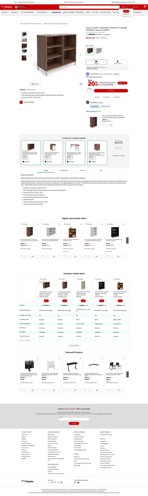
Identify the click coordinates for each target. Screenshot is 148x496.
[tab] (45, 170)
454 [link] (69, 243)
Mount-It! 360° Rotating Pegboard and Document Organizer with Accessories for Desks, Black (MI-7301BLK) (29, 375)
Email (60, 417)
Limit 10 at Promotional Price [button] (95, 77)
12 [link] (68, 377)
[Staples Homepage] (7, 7)
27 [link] (111, 377)
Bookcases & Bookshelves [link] (35, 23)
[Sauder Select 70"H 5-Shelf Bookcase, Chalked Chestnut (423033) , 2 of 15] (83, 286)
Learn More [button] (116, 74)
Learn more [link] (100, 102)
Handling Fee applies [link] (92, 68)
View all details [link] (31, 89)
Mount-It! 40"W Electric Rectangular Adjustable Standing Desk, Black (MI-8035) (72, 374)
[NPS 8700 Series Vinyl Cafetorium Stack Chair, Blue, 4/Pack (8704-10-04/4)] (115, 366)
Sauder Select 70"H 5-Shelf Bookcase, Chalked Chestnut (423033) (83, 293)
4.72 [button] (87, 34)
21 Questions (106, 34)
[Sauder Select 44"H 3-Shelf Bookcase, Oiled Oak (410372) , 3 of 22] (72, 232)
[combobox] (89, 7)
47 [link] (47, 243)
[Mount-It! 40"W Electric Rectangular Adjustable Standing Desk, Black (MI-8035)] (72, 366)
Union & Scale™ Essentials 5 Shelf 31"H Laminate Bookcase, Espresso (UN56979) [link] (30, 154)
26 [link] (107, 119)
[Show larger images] (81, 84)
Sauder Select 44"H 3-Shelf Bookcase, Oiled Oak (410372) (71, 240)
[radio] (96, 62)
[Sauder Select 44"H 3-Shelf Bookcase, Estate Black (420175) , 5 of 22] (115, 232)
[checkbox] (31, 162)
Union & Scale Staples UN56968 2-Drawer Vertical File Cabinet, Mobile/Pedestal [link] (52, 154)
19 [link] (90, 377)
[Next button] (80, 54)
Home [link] (21, 23)
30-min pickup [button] (66, 251)
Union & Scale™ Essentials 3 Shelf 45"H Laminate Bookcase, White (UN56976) (93, 240)
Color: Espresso (90, 45)
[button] (118, 7)
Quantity (90, 88)
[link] (25, 2)
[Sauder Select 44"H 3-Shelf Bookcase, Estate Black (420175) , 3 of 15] (101, 286)
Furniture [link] (26, 23)
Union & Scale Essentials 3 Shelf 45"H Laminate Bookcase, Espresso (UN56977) (113, 116)
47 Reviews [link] (99, 34)
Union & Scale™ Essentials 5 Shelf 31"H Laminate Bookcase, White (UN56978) (50, 240)
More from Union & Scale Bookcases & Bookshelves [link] (56, 23)
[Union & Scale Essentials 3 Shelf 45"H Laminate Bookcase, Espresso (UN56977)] (93, 123)
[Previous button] (31, 54)
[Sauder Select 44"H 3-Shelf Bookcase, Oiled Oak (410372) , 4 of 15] (120, 286)
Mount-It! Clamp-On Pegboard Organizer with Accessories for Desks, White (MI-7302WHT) (50, 375)
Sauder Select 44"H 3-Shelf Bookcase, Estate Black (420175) (114, 240)
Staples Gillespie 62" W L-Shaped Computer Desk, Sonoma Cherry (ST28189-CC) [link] (74, 154)
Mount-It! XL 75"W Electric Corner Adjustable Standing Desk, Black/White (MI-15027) (94, 375)
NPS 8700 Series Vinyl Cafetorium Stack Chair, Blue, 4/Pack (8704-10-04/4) (114, 374)
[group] (29, 240)
